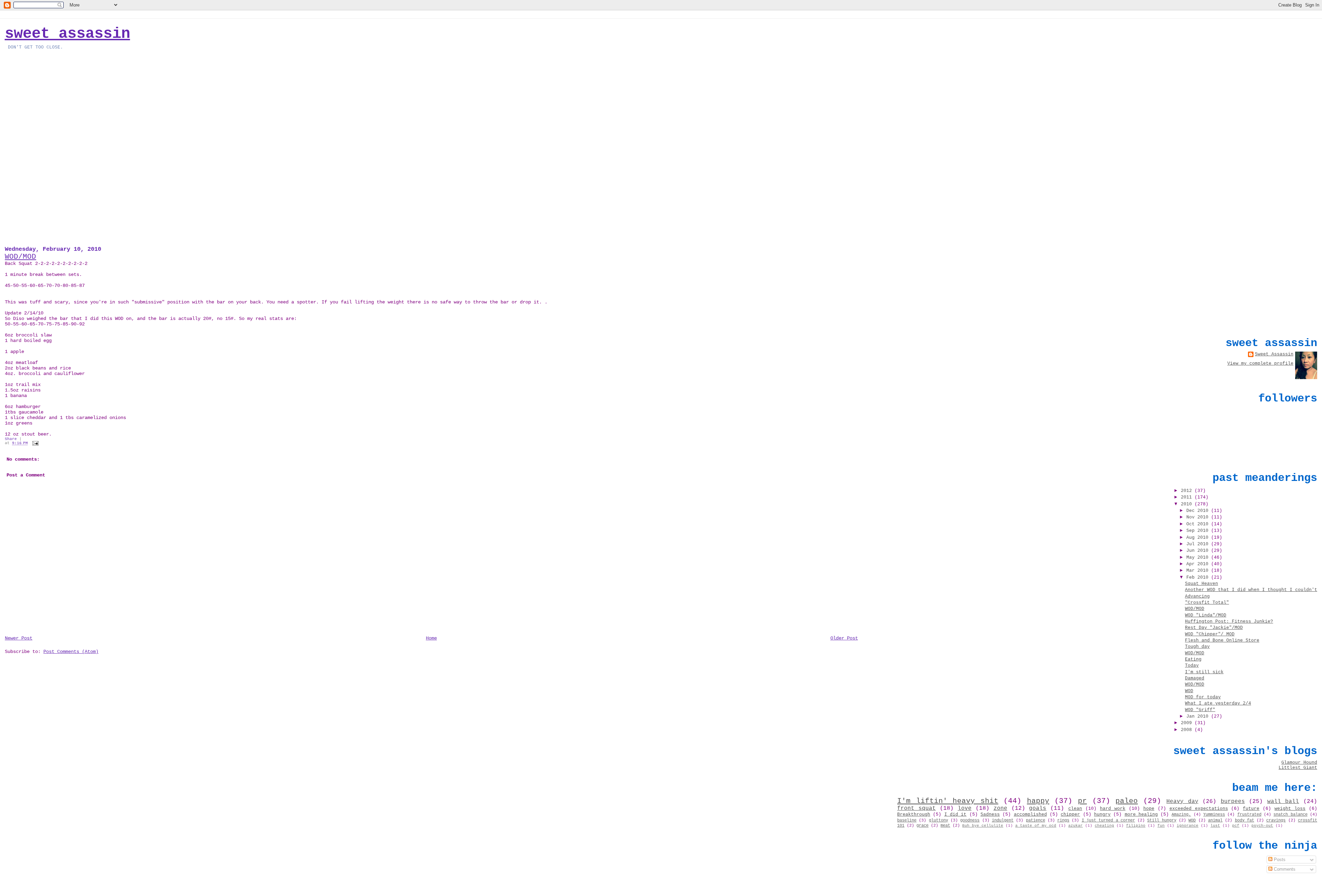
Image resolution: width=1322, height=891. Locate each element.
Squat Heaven (1201, 583)
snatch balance (1290, 814)
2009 (1188, 723)
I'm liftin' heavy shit (947, 801)
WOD (1189, 691)
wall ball (1283, 801)
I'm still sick (1204, 672)
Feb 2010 (1198, 577)
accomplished (1030, 814)
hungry (1102, 814)
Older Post (844, 638)
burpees (1233, 801)
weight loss (1289, 808)
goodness (969, 820)
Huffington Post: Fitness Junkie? (1229, 621)
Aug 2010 (1198, 537)
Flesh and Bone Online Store (1222, 640)
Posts (1279, 859)
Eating (1193, 659)
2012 (1188, 490)
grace (922, 825)
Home (431, 638)
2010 (1188, 504)
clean (1075, 808)
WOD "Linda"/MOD (1205, 615)
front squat (916, 808)
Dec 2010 (1198, 510)
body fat (1244, 820)
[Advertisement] (1265, 281)
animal (1215, 820)
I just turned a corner (1108, 820)
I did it (955, 814)
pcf (1235, 826)
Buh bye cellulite (982, 826)
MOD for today (1203, 697)
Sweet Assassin (67, 33)
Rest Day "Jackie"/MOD (1214, 627)
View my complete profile (1260, 363)
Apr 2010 (1198, 564)
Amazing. (1181, 814)
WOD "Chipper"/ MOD (1210, 634)
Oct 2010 (1198, 524)
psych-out (1262, 826)
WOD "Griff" (1200, 709)
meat (945, 825)
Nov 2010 (1198, 517)
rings (1063, 820)
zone (1000, 808)
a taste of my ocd (1035, 826)
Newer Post (18, 638)
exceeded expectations (1198, 808)
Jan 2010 (1198, 716)
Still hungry (1161, 820)
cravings (1276, 820)
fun (1161, 826)
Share (11, 439)
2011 (1188, 497)
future (1251, 808)
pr (1082, 801)
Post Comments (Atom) (70, 651)
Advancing (1197, 596)
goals (1037, 808)
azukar (1075, 826)
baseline (906, 820)
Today (1192, 665)
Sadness (990, 814)
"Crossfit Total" (1207, 602)
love (965, 808)
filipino (1135, 826)
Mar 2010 (1198, 570)
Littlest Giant (1298, 767)
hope (1148, 808)
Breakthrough (913, 814)
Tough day (1197, 646)
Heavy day (1182, 801)
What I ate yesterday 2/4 (1218, 703)
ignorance (1187, 826)
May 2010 (1198, 557)
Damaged (1194, 678)
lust (1215, 826)
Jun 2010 (1198, 550)
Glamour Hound (1299, 762)
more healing (1141, 814)
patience (1035, 820)
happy (1038, 801)
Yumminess (1214, 814)
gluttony (938, 820)
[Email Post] (34, 443)
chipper (1070, 814)
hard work (1112, 808)
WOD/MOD (20, 257)
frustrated (1249, 814)
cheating (1104, 826)
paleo (1126, 801)
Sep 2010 (1198, 530)
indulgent (1003, 820)
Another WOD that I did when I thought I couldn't (1251, 589)
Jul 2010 (1198, 544)
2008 (1188, 729)
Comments (1283, 869)
